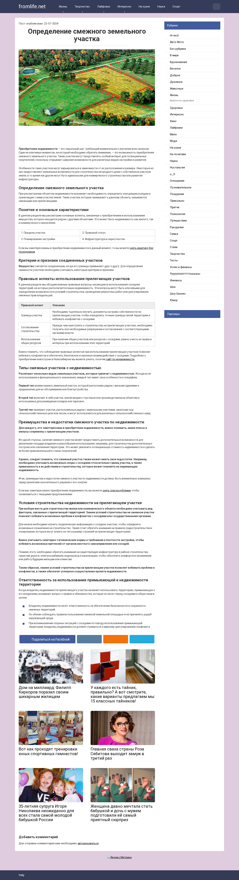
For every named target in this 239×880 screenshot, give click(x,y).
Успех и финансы (181, 267)
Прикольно (177, 200)
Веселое (175, 68)
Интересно (124, 6)
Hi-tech (174, 35)
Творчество (82, 6)
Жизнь (63, 6)
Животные (176, 88)
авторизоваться (88, 843)
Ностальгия (177, 167)
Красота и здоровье (182, 100)
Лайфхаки (103, 6)
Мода (173, 141)
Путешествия (178, 220)
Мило (173, 134)
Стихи (173, 247)
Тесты (174, 260)
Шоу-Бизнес (178, 293)
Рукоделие (177, 227)
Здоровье (176, 108)
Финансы (176, 280)
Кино (173, 121)
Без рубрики (178, 48)
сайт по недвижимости (120, 359)
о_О (172, 174)
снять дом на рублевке (117, 490)
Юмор (174, 300)
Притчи (174, 207)
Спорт (176, 6)
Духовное (176, 82)
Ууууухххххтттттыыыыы (185, 273)
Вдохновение (178, 62)
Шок (173, 287)
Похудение (177, 194)
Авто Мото (177, 42)
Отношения (177, 180)
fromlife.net (32, 6)
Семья (174, 234)
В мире (174, 55)
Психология (177, 214)
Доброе (175, 75)
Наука (161, 6)
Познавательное (180, 187)
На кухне (144, 6)
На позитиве (178, 154)
